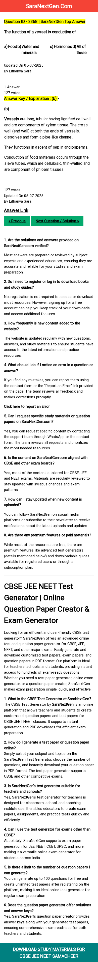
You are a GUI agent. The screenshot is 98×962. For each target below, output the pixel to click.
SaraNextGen (63, 704)
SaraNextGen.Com (49, 6)
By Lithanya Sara (17, 71)
